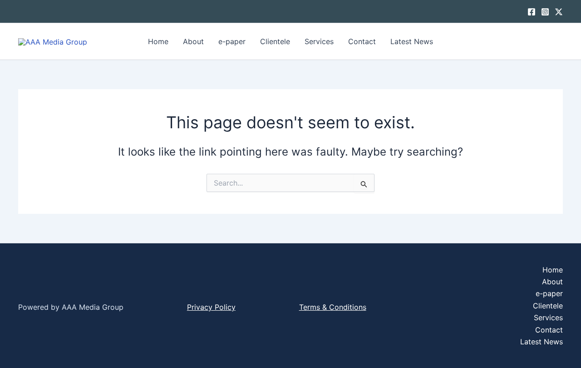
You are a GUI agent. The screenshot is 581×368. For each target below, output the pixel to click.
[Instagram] (545, 12)
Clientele (275, 41)
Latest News (411, 41)
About (193, 41)
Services (319, 41)
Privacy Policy (211, 307)
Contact (362, 41)
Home (158, 41)
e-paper (232, 41)
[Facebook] (531, 12)
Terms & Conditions (332, 307)
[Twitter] (559, 12)
